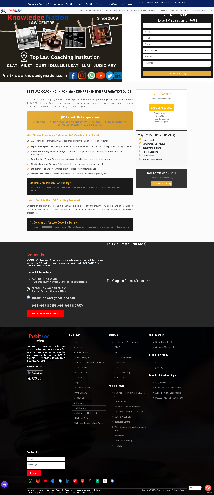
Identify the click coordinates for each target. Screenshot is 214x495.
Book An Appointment (45, 313)
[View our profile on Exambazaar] (97, 481)
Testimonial (195, 10)
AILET (117, 352)
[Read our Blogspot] (82, 481)
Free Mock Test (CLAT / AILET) (128, 411)
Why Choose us (95, 10)
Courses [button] (106, 10)
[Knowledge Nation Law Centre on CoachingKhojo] (112, 481)
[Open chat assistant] (4, 484)
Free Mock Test (140, 10)
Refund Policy (99, 490)
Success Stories (182, 10)
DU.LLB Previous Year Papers (169, 397)
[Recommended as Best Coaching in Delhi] (104, 481)
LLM (116, 367)
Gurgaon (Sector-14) (164, 347)
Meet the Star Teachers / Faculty (89, 362)
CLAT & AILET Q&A (123, 416)
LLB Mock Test (81, 418)
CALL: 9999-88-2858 (161, 107)
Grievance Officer (72, 492)
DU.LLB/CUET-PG (122, 357)
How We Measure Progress (127, 406)
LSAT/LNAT (119, 362)
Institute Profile (81, 352)
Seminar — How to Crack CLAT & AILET (128, 394)
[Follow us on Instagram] (38, 481)
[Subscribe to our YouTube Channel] (45, 481)
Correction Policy (53, 490)
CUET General (120, 377)
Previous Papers (167, 10)
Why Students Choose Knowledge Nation (129, 429)
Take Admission (119, 10)
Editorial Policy (88, 492)
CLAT (117, 347)
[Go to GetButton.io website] (208, 492)
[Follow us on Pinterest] (75, 481)
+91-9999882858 (75, 4)
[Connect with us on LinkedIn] (67, 481)
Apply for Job (80, 408)
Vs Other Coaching (123, 440)
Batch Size (119, 435)
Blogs (129, 10)
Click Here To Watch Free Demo (173, 3)
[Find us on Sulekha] (90, 481)
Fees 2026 (119, 445)
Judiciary (159, 367)
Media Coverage (81, 357)
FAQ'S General (80, 392)
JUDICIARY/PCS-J (122, 372)
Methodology (120, 401)
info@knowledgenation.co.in (120, 4)
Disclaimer (68, 490)
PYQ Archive (160, 382)
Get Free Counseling (161, 183)
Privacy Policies (55, 492)
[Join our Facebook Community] (52, 481)
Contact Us (207, 10)
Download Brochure (149, 3)
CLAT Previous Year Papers (168, 387)
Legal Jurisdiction (83, 490)
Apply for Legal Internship (86, 413)
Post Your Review (82, 387)
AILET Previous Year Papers (168, 392)
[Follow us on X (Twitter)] (60, 481)
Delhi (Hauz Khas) (163, 342)
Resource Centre (122, 421)
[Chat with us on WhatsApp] (30, 481)
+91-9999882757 (95, 4)
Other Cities (79, 403)
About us (83, 10)
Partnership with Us (37, 492)
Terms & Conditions (35, 490)
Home (76, 342)
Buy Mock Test (153, 10)
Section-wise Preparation (126, 342)
